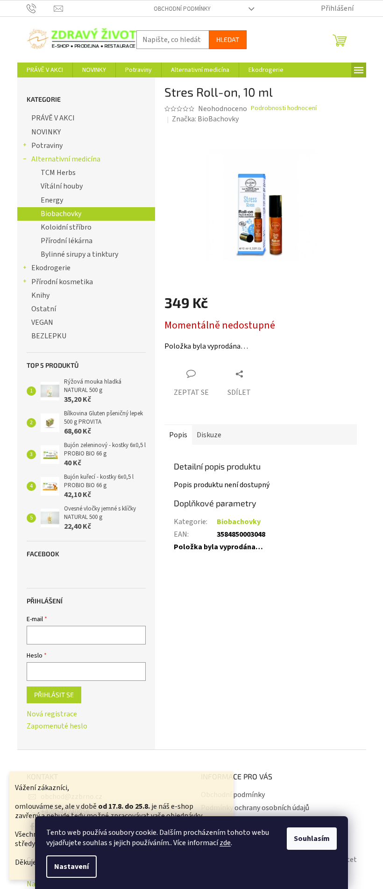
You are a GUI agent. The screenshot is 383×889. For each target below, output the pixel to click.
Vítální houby (62, 186)
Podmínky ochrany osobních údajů (255, 808)
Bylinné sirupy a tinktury (79, 254)
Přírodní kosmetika (62, 282)
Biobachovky (61, 214)
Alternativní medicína (65, 159)
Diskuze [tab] (209, 435)
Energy (52, 200)
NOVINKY (46, 132)
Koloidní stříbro (66, 227)
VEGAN (42, 322)
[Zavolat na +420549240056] (40, 8)
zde (225, 843)
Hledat (227, 39)
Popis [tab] (178, 435)
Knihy (40, 295)
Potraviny (47, 145)
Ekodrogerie (51, 268)
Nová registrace (52, 714)
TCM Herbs (58, 173)
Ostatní (43, 309)
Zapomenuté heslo (57, 726)
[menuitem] (44, 70)
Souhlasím (312, 838)
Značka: (205, 119)
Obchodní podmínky (182, 9)
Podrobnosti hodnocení (284, 108)
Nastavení (71, 866)
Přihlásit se (54, 695)
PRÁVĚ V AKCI (53, 118)
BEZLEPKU (48, 336)
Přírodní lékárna (66, 241)
